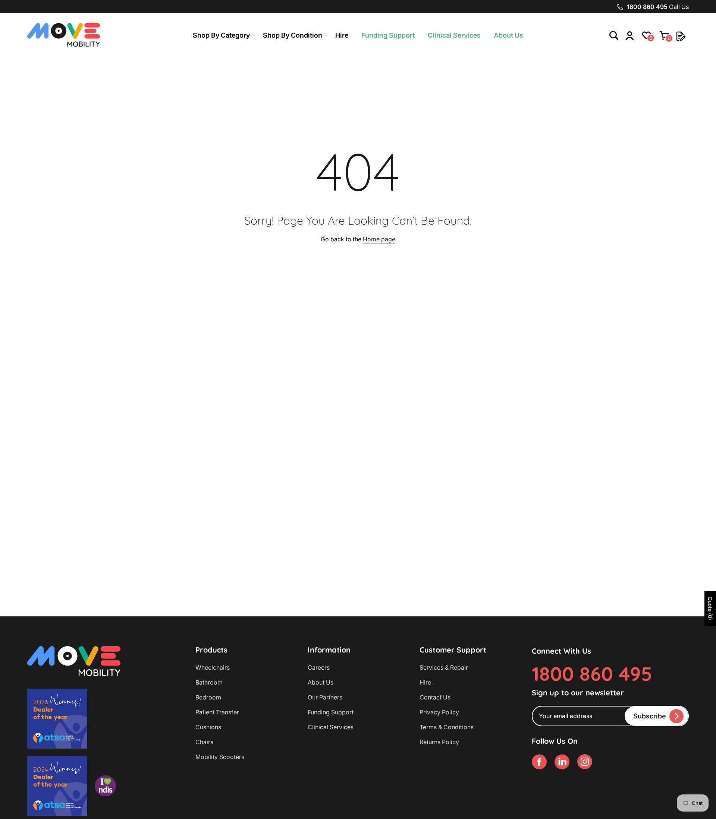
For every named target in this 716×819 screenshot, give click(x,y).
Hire (341, 35)
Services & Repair (444, 667)
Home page (379, 239)
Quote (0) (710, 608)
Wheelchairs (212, 667)
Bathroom (209, 682)
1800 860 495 (592, 673)
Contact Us (435, 697)
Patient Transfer (217, 712)
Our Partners (325, 697)
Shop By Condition (292, 35)
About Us (508, 35)
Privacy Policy (439, 712)
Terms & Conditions (447, 727)
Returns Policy (439, 742)
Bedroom (208, 697)
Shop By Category (221, 35)
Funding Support (388, 35)
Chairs (204, 742)
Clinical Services (454, 35)
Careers (319, 667)
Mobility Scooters (219, 757)
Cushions (208, 727)
